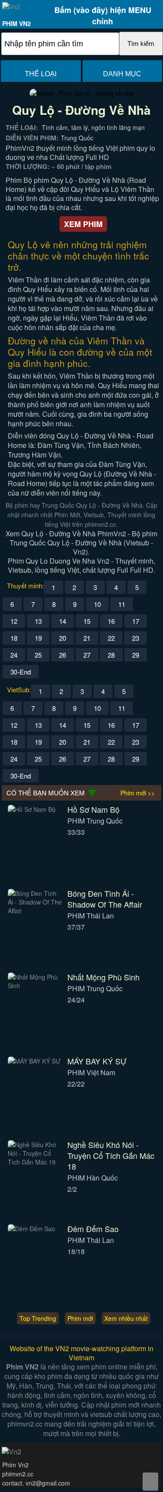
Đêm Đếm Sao (93, 1228)
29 (135, 654)
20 (62, 637)
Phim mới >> (137, 792)
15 (86, 621)
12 (13, 621)
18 (13, 637)
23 (135, 637)
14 (62, 621)
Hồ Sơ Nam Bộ (93, 809)
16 (111, 621)
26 (62, 654)
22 (111, 637)
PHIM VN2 (16, 23)
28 (111, 654)
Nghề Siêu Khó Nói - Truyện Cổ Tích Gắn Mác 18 (110, 1155)
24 (13, 654)
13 (38, 621)
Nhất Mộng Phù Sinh (103, 977)
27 (86, 654)
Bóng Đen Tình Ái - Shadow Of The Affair (104, 899)
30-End (20, 671)
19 (38, 637)
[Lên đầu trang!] (150, 1482)
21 (86, 637)
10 (97, 604)
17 (135, 621)
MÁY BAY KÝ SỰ (96, 1061)
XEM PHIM (83, 224)
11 (121, 604)
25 (38, 654)
